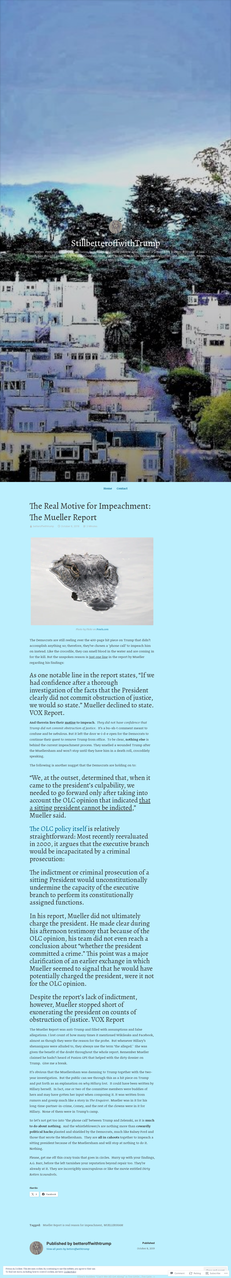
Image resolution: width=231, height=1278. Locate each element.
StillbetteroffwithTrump (115, 243)
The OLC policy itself (58, 828)
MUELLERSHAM (113, 1225)
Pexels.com (102, 629)
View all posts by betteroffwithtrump (68, 1249)
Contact (122, 488)
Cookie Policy (70, 1271)
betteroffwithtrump (43, 526)
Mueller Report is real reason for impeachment (72, 1225)
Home (107, 488)
